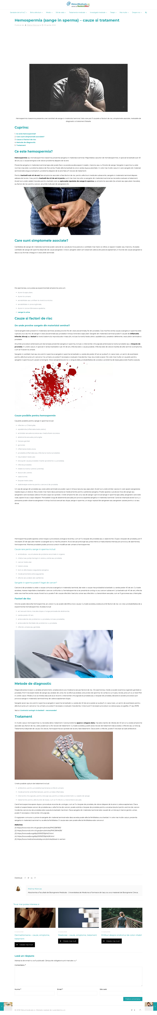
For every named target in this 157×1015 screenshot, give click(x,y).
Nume (18, 989)
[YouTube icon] (135, 1010)
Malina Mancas (33, 25)
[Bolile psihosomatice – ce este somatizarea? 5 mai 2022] (151, 1006)
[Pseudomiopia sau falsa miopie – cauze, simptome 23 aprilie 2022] (6, 1006)
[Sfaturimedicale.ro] (78, 5)
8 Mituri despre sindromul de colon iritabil (121, 935)
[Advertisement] (78, 42)
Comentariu (20, 965)
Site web (103, 989)
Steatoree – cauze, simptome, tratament (77, 935)
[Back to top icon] (140, 1010)
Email (60, 989)
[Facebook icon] (132, 1010)
